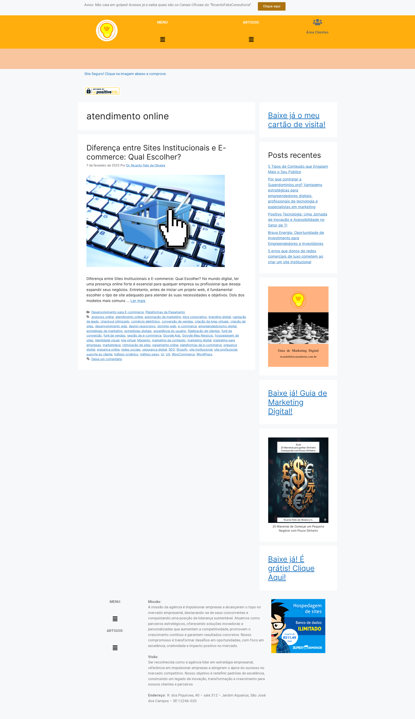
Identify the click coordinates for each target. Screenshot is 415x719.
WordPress (204, 354)
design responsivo (142, 326)
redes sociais (130, 349)
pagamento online (165, 345)
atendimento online (129, 317)
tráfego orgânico (126, 354)
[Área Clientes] (317, 22)
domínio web (166, 326)
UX (168, 354)
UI (162, 354)
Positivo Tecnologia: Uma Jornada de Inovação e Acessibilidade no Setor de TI (297, 219)
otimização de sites (136, 345)
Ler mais (138, 301)
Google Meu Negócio (197, 335)
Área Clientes (317, 32)
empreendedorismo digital (217, 326)
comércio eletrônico (145, 321)
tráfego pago (149, 354)
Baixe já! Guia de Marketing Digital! (297, 402)
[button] (162, 39)
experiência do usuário (169, 331)
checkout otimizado (115, 321)
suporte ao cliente (99, 354)
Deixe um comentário (106, 359)
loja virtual (128, 340)
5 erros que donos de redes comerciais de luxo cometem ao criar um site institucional (295, 256)
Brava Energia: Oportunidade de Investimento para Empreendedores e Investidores (296, 238)
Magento (143, 340)
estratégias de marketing (104, 331)
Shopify (182, 349)
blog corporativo (195, 317)
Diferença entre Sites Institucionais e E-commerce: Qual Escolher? (156, 152)
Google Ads (171, 335)
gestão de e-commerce (144, 335)
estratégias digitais (138, 331)
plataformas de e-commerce (201, 345)
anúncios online (102, 317)
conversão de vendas (177, 321)
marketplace (112, 345)
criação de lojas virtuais (212, 321)
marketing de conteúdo (169, 340)
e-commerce (187, 326)
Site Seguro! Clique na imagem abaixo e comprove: (125, 74)
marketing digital (199, 340)
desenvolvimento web (111, 326)
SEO (172, 349)
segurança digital (154, 349)
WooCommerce (183, 354)
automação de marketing (163, 317)
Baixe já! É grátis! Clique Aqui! (291, 568)
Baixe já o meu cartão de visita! (297, 120)
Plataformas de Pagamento (165, 312)
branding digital (220, 317)
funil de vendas (114, 335)
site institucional (200, 349)
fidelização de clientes (204, 331)
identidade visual (107, 340)
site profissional (225, 349)
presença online (108, 349)
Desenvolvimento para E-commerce (117, 312)
